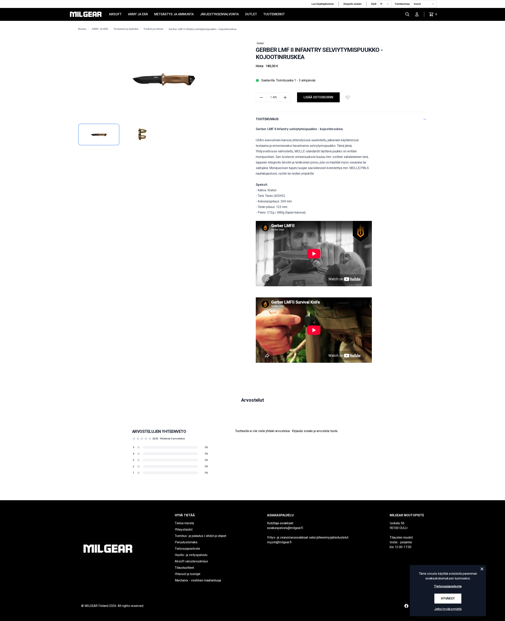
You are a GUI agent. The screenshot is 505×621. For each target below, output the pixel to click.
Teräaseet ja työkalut (126, 28)
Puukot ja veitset (153, 28)
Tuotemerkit (274, 14)
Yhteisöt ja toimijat (187, 574)
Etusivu (82, 28)
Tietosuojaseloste (187, 548)
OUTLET (251, 14)
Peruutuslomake (186, 542)
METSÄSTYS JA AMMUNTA (174, 14)
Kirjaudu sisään (352, 3)
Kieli (373, 3)
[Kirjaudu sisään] (417, 14)
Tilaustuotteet (184, 568)
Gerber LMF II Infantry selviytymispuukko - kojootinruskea (202, 29)
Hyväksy (448, 598)
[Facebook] (406, 606)
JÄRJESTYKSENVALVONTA (219, 14)
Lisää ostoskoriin (318, 97)
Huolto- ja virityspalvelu (191, 555)
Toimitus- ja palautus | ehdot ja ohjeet (200, 536)
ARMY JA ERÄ (138, 14)
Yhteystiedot (183, 529)
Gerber (260, 43)
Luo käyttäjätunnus (323, 3)
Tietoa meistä (184, 523)
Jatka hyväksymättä (448, 609)
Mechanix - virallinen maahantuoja (198, 580)
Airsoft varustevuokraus (191, 561)
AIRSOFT (115, 14)
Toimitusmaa (402, 3)
